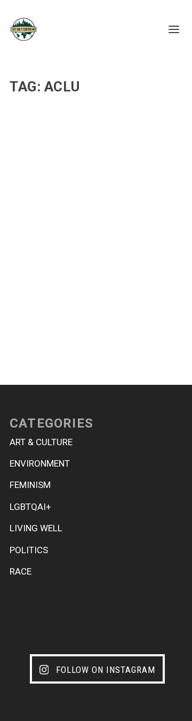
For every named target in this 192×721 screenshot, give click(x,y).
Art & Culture (41, 442)
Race (20, 571)
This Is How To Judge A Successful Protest (74, 239)
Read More (47, 329)
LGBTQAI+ (30, 506)
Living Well (36, 528)
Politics (142, 261)
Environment (40, 463)
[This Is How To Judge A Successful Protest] (96, 160)
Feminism (30, 484)
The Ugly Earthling (57, 261)
